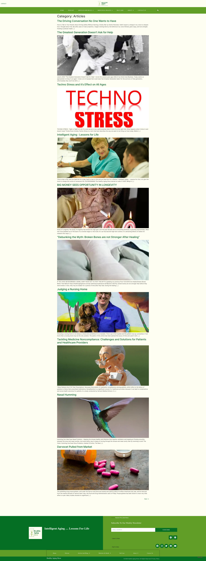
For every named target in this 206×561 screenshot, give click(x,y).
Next (146, 499)
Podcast (71, 10)
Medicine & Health (104, 10)
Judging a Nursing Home (72, 289)
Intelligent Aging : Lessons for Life (78, 134)
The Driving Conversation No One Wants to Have (86, 20)
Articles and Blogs (85, 10)
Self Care (120, 10)
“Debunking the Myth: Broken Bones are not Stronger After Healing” (98, 237)
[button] (157, 10)
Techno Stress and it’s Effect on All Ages (81, 84)
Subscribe (199, 557)
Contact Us (142, 10)
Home (62, 10)
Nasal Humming (66, 394)
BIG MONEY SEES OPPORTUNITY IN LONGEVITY (87, 184)
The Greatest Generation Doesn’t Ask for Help (85, 32)
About (130, 10)
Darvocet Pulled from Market (74, 446)
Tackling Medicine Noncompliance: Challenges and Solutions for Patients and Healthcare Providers (101, 341)
